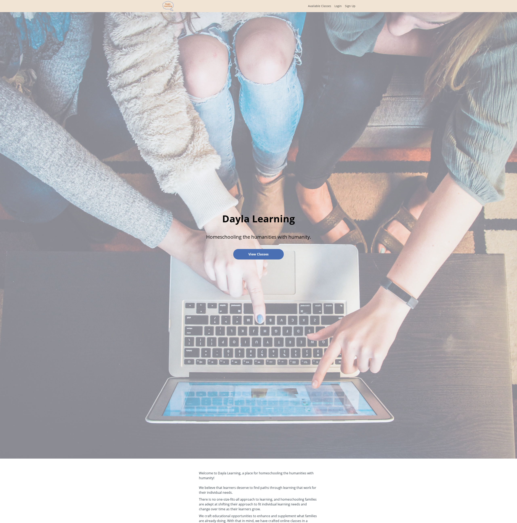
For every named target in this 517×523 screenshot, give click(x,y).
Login (338, 6)
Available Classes (319, 6)
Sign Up (350, 6)
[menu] (330, 6)
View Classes (258, 254)
